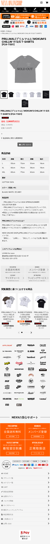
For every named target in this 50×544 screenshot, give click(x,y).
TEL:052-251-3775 (9, 258)
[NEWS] (41, 3)
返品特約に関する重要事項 (12, 138)
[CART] (47, 3)
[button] (25, 10)
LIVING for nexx (8, 253)
